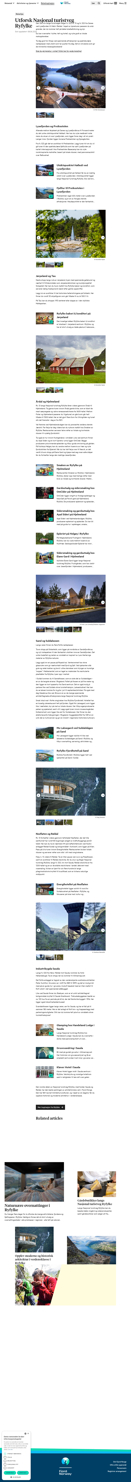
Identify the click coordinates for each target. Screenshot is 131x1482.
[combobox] (25, 1434)
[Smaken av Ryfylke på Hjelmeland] (45, 470)
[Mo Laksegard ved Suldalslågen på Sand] (45, 733)
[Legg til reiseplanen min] (51, 173)
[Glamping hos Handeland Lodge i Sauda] (45, 1030)
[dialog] (16, 1455)
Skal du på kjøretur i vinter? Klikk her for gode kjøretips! (59, 51)
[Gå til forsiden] (65, 3)
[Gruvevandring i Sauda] (45, 1053)
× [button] (28, 1433)
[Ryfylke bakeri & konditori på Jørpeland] (45, 318)
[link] (119, 1461)
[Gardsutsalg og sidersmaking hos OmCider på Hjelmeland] (45, 493)
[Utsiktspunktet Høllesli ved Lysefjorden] (45, 170)
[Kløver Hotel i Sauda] (45, 1072)
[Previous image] (38, 88)
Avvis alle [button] (22, 1473)
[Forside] (65, 1466)
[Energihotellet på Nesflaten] (45, 889)
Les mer (10, 1449)
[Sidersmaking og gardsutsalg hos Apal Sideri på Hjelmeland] (45, 516)
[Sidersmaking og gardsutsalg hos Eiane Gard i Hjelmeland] (45, 558)
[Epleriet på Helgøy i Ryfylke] (45, 538)
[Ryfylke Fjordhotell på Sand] (45, 755)
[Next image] (103, 88)
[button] (16, 1477)
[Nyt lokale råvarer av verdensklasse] (96, 1164)
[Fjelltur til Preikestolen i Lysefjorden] (45, 193)
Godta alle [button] (10, 1473)
